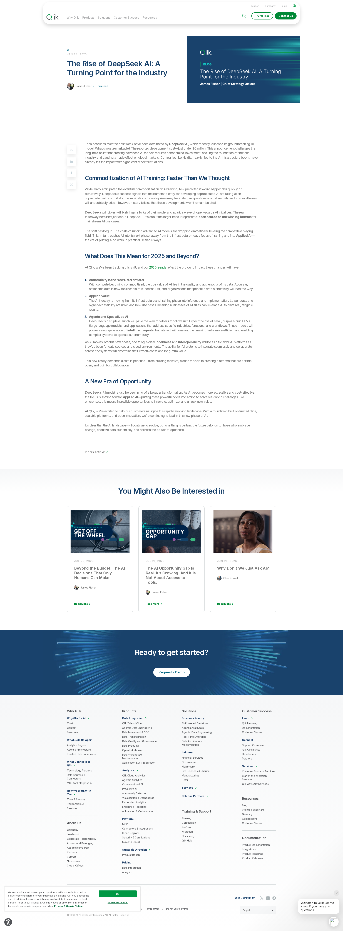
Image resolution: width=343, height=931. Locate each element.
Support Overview (253, 745)
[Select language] (294, 6)
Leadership (73, 834)
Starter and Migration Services (254, 777)
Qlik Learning (249, 723)
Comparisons (249, 818)
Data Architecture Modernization (192, 743)
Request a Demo (172, 672)
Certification (189, 822)
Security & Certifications (136, 837)
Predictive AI (129, 788)
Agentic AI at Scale (193, 727)
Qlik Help (187, 840)
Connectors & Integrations (137, 828)
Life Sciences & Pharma (196, 771)
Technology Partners (79, 770)
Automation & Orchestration (138, 811)
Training (186, 818)
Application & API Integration (138, 762)
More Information (118, 902)
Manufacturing (190, 775)
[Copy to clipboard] (71, 149)
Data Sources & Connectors (76, 776)
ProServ (187, 827)
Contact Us (286, 15)
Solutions (104, 17)
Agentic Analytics (132, 779)
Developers (249, 754)
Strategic (134, 849)
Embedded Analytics (134, 802)
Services (72, 808)
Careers (71, 856)
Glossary (247, 814)
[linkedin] (71, 161)
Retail (185, 779)
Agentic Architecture (79, 749)
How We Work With (79, 792)
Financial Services (192, 757)
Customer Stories (252, 732)
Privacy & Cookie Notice (68, 906)
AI (107, 452)
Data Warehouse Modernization (132, 756)
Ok (117, 893)
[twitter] (71, 184)
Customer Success (126, 17)
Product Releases (252, 858)
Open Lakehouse (132, 750)
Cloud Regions (131, 833)
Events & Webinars (253, 809)
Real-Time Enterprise (194, 736)
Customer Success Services (258, 771)
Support (255, 5)
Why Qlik (73, 17)
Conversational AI (132, 784)
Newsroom (73, 861)
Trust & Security (76, 799)
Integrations (249, 849)
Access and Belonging (80, 843)
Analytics (127, 872)
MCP (125, 824)
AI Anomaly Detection (134, 793)
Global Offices (75, 865)
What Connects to (78, 763)
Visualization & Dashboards (138, 797)
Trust (70, 723)
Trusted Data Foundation (81, 754)
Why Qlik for (76, 718)
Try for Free (262, 15)
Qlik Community (251, 749)
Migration (187, 831)
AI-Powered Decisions (195, 723)
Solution (193, 796)
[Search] (244, 16)
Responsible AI (75, 803)
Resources (150, 17)
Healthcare (188, 766)
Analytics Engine (76, 745)
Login (284, 5)
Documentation (251, 727)
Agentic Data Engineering (137, 727)
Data (132, 718)
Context (71, 727)
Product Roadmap (252, 853)
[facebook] (71, 172)
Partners (72, 852)
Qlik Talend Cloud (132, 723)
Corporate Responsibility (81, 838)
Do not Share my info (177, 908)
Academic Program (78, 847)
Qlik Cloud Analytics (133, 775)
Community (188, 836)
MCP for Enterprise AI (79, 782)
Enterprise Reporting (134, 806)
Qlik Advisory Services (255, 783)
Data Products (130, 745)
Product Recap (131, 854)
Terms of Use (152, 908)
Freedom (72, 732)
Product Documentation (256, 844)
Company (270, 5)
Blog (244, 805)
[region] (72, 899)
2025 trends (157, 267)
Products (88, 17)
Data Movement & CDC (135, 732)
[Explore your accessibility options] (8, 922)
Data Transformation (134, 736)
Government (189, 762)
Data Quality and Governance (139, 741)
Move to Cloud (131, 841)
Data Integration (131, 867)
